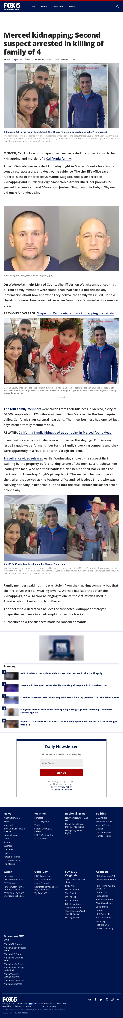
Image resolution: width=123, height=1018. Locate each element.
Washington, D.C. (12, 817)
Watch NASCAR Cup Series (13, 959)
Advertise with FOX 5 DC (106, 881)
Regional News (75, 813)
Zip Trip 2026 (40, 893)
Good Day (41, 871)
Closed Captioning (104, 928)
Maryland (8, 825)
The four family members (22, 409)
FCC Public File (103, 914)
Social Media (102, 906)
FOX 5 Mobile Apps (105, 903)
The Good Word (73, 907)
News (7, 813)
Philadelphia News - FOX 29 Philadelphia (74, 825)
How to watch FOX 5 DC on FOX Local (14, 888)
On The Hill (70, 896)
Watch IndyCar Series (14, 964)
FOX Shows (9, 883)
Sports (7, 842)
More (72, 6)
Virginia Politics (103, 825)
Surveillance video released (23, 458)
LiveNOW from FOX (13, 879)
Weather (40, 813)
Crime (6, 838)
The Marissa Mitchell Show (75, 881)
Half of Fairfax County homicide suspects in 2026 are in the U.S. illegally (61, 673)
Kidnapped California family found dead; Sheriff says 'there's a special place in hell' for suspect (55, 132)
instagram (106, 999)
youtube (89, 999)
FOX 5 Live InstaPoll (105, 876)
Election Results (103, 832)
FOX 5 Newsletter (104, 899)
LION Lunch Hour (42, 876)
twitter (101, 999)
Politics (101, 813)
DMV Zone (70, 885)
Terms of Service (63, 789)
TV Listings (9, 876)
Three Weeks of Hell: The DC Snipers (75, 912)
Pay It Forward (41, 883)
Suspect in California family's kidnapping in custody (75, 313)
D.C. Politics (101, 817)
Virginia (7, 821)
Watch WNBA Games (14, 980)
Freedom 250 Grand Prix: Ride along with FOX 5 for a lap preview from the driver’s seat (69, 697)
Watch (8, 871)
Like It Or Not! (72, 889)
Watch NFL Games (13, 944)
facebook (95, 999)
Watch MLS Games (13, 983)
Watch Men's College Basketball (14, 969)
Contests (100, 910)
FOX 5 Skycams (41, 821)
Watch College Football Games (15, 949)
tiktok (112, 999)
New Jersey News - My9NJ (74, 832)
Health (7, 853)
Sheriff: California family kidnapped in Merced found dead (35, 564)
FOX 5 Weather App (43, 835)
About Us (102, 871)
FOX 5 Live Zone (73, 904)
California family (58, 158)
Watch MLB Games (13, 954)
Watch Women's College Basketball (12, 975)
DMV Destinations (43, 879)
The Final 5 (70, 893)
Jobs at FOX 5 (102, 924)
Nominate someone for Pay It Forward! (45, 888)
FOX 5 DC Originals (71, 873)
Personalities (102, 895)
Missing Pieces (72, 917)
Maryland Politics (104, 821)
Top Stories (9, 863)
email (118, 999)
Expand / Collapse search (117, 6)
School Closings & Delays (43, 830)
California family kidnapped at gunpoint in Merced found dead (65, 432)
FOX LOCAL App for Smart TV (105, 887)
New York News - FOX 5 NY (76, 819)
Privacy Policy (65, 786)
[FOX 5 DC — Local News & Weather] (13, 6)
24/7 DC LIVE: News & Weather (14, 830)
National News (11, 835)
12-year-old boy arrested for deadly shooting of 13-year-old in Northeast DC (63, 685)
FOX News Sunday (12, 860)
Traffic (37, 825)
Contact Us (101, 892)
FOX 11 (29, 59)
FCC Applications (104, 917)
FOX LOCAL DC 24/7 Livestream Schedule (14, 894)
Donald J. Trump (104, 835)
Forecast (38, 817)
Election (100, 828)
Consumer (9, 849)
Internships (101, 921)
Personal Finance (12, 856)
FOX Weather (40, 838)
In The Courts (71, 900)
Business (8, 845)
